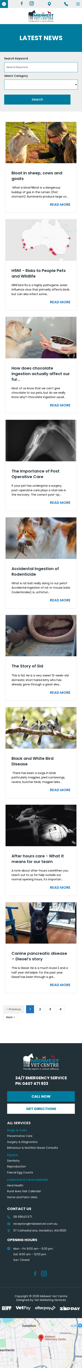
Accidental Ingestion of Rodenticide (35, 571)
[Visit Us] (41, 1343)
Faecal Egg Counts (20, 1172)
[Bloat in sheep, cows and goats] (41, 142)
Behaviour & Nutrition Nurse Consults (32, 1148)
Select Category (16, 76)
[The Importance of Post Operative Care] (41, 440)
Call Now (41, 1096)
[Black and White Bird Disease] (41, 728)
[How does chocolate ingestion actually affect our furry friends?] (41, 337)
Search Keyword (16, 58)
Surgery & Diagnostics (22, 1142)
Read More (60, 204)
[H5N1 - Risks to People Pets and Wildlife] (41, 240)
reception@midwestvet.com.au (35, 1224)
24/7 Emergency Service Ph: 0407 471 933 (41, 1080)
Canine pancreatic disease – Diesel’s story (39, 956)
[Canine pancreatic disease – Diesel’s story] (41, 923)
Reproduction (16, 1166)
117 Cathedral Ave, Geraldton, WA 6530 (49, 4)
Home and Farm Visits (22, 1197)
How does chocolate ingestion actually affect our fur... (41, 373)
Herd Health (15, 1185)
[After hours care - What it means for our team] (41, 825)
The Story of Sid (27, 666)
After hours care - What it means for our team (38, 858)
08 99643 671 (22, 1217)
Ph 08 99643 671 (66, 4)
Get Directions (41, 1108)
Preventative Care (19, 1136)
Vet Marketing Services (50, 1300)
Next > (10, 1017)
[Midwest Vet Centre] (41, 16)
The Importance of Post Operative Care (36, 473)
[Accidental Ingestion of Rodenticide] (41, 538)
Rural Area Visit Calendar (24, 1191)
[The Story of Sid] (41, 635)
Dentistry (13, 1161)
